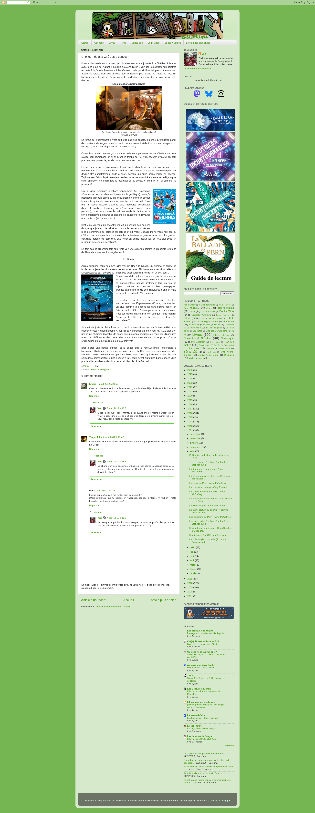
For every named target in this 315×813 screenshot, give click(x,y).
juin (192, 552)
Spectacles (229, 345)
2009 (190, 587)
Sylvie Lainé (224, 348)
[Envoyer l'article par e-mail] (96, 366)
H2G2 (201, 318)
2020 (190, 396)
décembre (195, 434)
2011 (190, 579)
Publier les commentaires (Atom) (113, 606)
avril (192, 560)
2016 (190, 413)
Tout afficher (229, 746)
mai (192, 556)
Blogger (226, 800)
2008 (190, 591)
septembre (196, 447)
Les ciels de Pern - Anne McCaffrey (207, 483)
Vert (99, 408)
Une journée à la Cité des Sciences (207, 535)
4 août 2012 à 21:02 (107, 384)
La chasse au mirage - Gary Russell (208, 487)
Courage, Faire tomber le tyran (201, 728)
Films (123, 42)
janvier (194, 573)
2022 (190, 387)
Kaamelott (205, 325)
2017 (190, 408)
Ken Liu (217, 325)
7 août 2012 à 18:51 (117, 408)
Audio (209, 308)
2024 (190, 378)
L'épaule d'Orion (196, 715)
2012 (190, 430)
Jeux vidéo (153, 42)
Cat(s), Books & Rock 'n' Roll (203, 641)
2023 (190, 383)
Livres (112, 42)
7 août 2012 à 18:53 (117, 461)
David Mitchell (208, 311)
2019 (190, 400)
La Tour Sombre (194, 328)
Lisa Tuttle (197, 331)
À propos (99, 42)
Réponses (98, 402)
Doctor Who (226, 311)
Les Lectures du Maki (199, 689)
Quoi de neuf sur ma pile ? (202, 652)
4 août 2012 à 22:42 (113, 437)
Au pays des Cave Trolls (200, 665)
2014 (190, 421)
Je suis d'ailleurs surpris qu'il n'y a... (202, 773)
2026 (190, 370)
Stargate (210, 348)
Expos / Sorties (173, 42)
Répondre (94, 396)
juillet (193, 547)
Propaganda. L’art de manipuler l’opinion (206, 633)
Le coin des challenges (198, 42)
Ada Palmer (189, 305)
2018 (190, 404)
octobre (194, 443)
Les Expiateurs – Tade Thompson (203, 718)
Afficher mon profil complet (197, 68)
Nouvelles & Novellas (197, 338)
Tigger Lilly (95, 437)
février (193, 569)
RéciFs (217, 345)
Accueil (85, 42)
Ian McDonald (215, 318)
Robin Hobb (204, 345)
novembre (195, 438)
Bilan (192, 311)
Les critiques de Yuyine (200, 631)
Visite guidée (104, 369)
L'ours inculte (195, 726)
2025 (190, 374)
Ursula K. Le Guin (208, 355)
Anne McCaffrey (192, 308)
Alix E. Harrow (225, 305)
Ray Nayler (215, 342)
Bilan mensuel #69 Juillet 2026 (201, 739)
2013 (190, 426)
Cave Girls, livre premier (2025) (202, 644)
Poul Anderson (198, 342)
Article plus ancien (163, 600)
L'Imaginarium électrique (201, 702)
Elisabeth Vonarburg (201, 315)
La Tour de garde (214, 328)
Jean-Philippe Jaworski (207, 321)
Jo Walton (193, 325)
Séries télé (137, 42)
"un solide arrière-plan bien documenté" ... (206, 753)
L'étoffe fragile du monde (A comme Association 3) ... (207, 540)
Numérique (227, 338)
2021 (190, 391)
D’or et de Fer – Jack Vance (200, 667)
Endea (92, 384)
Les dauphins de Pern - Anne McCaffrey (210, 517)
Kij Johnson (229, 325)
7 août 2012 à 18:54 (117, 518)
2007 (190, 596)
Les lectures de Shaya (199, 736)
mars (193, 565)
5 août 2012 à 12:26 (104, 490)
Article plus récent (93, 600)
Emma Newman (223, 315)
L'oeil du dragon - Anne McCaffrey (207, 505)
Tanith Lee (211, 352)
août (192, 451)
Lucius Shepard (222, 335)
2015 (190, 417)
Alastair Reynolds (207, 305)
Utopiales (229, 355)
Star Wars (193, 348)
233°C (190, 675)
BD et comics (226, 307)
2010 (190, 583)
